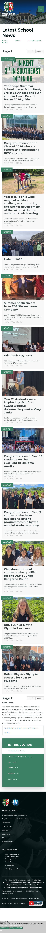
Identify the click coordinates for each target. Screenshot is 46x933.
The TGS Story (7, 826)
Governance (6, 834)
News (17, 41)
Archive (40, 51)
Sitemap (5, 898)
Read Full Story (13, 109)
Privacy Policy (7, 903)
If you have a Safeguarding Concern (14, 815)
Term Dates (6, 822)
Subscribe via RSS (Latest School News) (21, 730)
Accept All (4, 928)
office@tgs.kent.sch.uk (12, 869)
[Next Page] (33, 51)
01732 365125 (9, 865)
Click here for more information (11, 926)
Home (4, 41)
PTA (3, 838)
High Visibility (34, 898)
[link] (29, 51)
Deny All (19, 928)
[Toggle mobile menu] (41, 9)
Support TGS (6, 830)
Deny (12, 928)
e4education (19, 891)
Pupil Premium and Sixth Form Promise (16, 819)
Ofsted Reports (7, 842)
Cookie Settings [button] (19, 903)
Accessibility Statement (19, 898)
